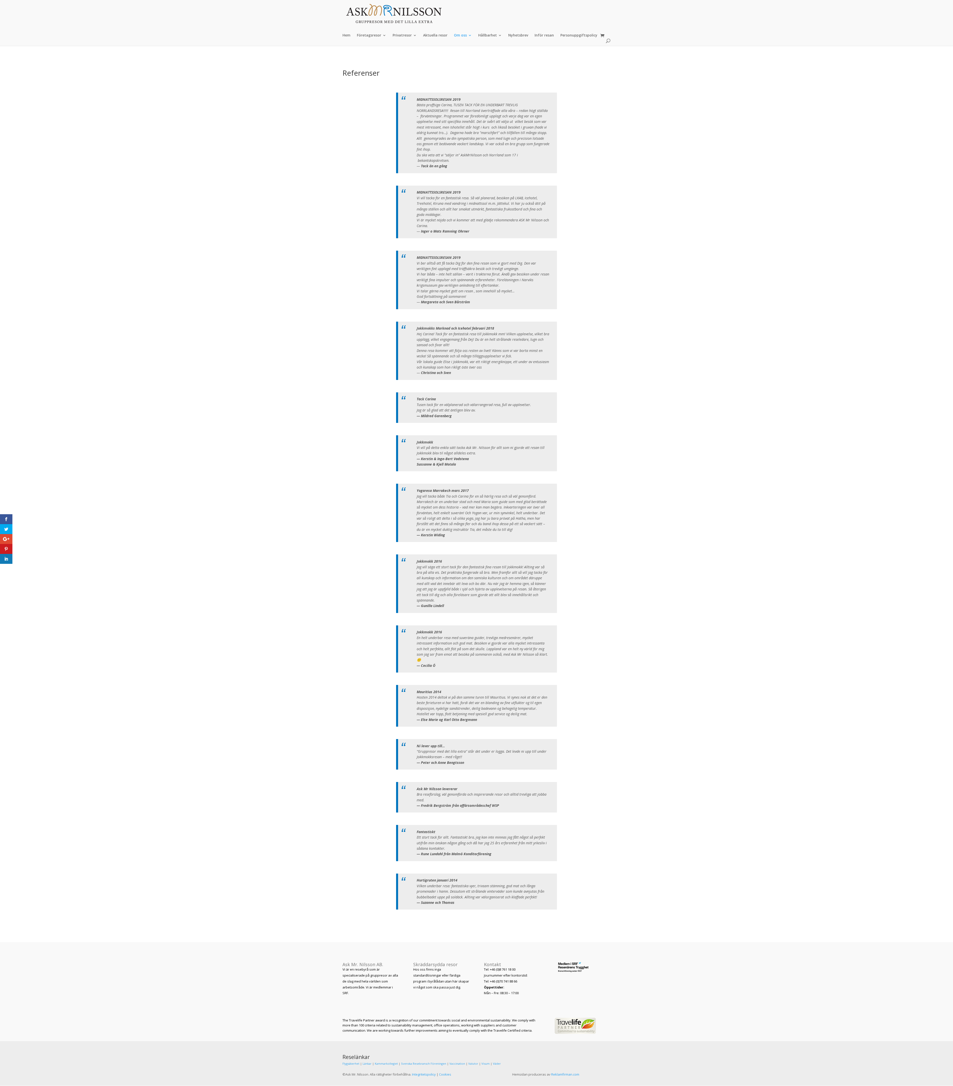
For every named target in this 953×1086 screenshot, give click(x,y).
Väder (497, 1063)
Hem (346, 35)
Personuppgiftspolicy (578, 35)
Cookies (445, 1074)
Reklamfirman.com (565, 1074)
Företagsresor (369, 35)
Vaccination (457, 1063)
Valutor (473, 1063)
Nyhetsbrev (518, 35)
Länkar (367, 1063)
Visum (485, 1063)
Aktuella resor (435, 35)
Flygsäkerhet (350, 1063)
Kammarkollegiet (386, 1063)
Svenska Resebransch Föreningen (423, 1063)
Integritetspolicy (424, 1074)
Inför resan (544, 35)
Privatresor (402, 35)
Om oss (460, 35)
